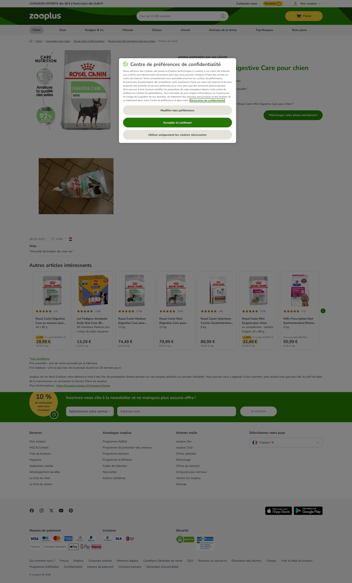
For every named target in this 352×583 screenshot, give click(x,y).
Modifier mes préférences (177, 110)
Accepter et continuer (177, 123)
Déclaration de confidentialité (207, 100)
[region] (177, 100)
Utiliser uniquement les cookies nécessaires (177, 135)
